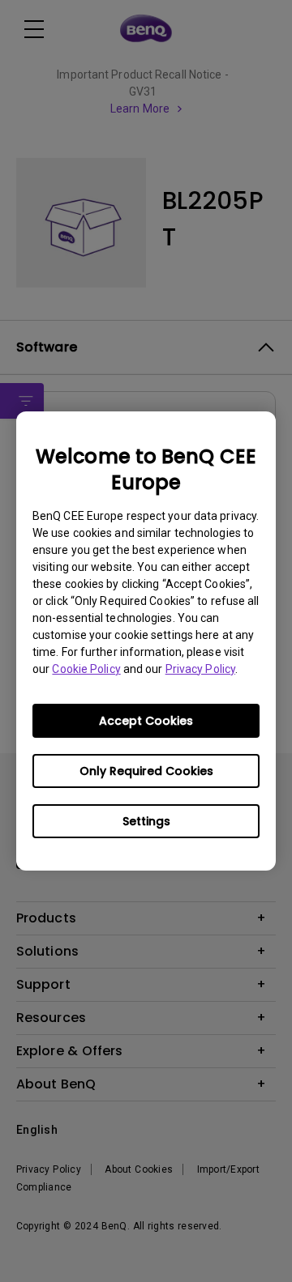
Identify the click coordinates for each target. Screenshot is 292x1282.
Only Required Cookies (146, 771)
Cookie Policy (86, 668)
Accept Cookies (146, 721)
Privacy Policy (200, 668)
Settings (146, 821)
